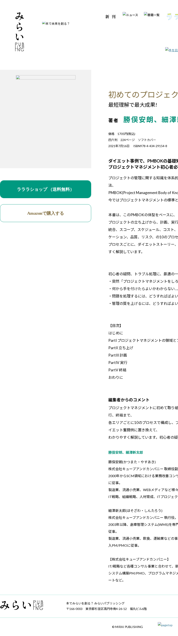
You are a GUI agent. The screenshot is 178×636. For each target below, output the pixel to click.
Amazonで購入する (45, 213)
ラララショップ (45, 189)
